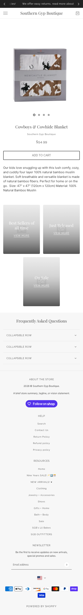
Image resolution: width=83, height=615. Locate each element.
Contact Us (41, 430)
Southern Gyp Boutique (41, 134)
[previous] (4, 4)
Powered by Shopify (41, 606)
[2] (44, 114)
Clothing (41, 488)
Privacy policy (41, 450)
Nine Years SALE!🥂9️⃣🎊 (41, 475)
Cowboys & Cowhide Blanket (41, 126)
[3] (48, 114)
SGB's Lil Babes (41, 527)
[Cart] (77, 13)
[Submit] (66, 565)
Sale (41, 521)
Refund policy (41, 443)
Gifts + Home (41, 508)
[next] (78, 4)
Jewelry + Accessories (41, 495)
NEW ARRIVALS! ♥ (41, 482)
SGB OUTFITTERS (41, 534)
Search (41, 423)
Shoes (41, 501)
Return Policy (41, 437)
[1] (39, 114)
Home (41, 469)
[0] (34, 114)
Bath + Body (41, 514)
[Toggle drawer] (5, 13)
